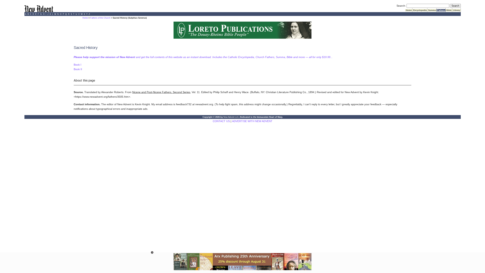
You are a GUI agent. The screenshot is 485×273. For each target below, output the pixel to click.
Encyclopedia (420, 10)
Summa (432, 10)
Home (408, 10)
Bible (449, 10)
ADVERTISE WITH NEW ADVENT (252, 121)
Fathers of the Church (100, 18)
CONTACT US (221, 121)
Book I (77, 64)
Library (456, 10)
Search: (401, 5)
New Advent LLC (231, 117)
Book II (78, 69)
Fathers (441, 10)
